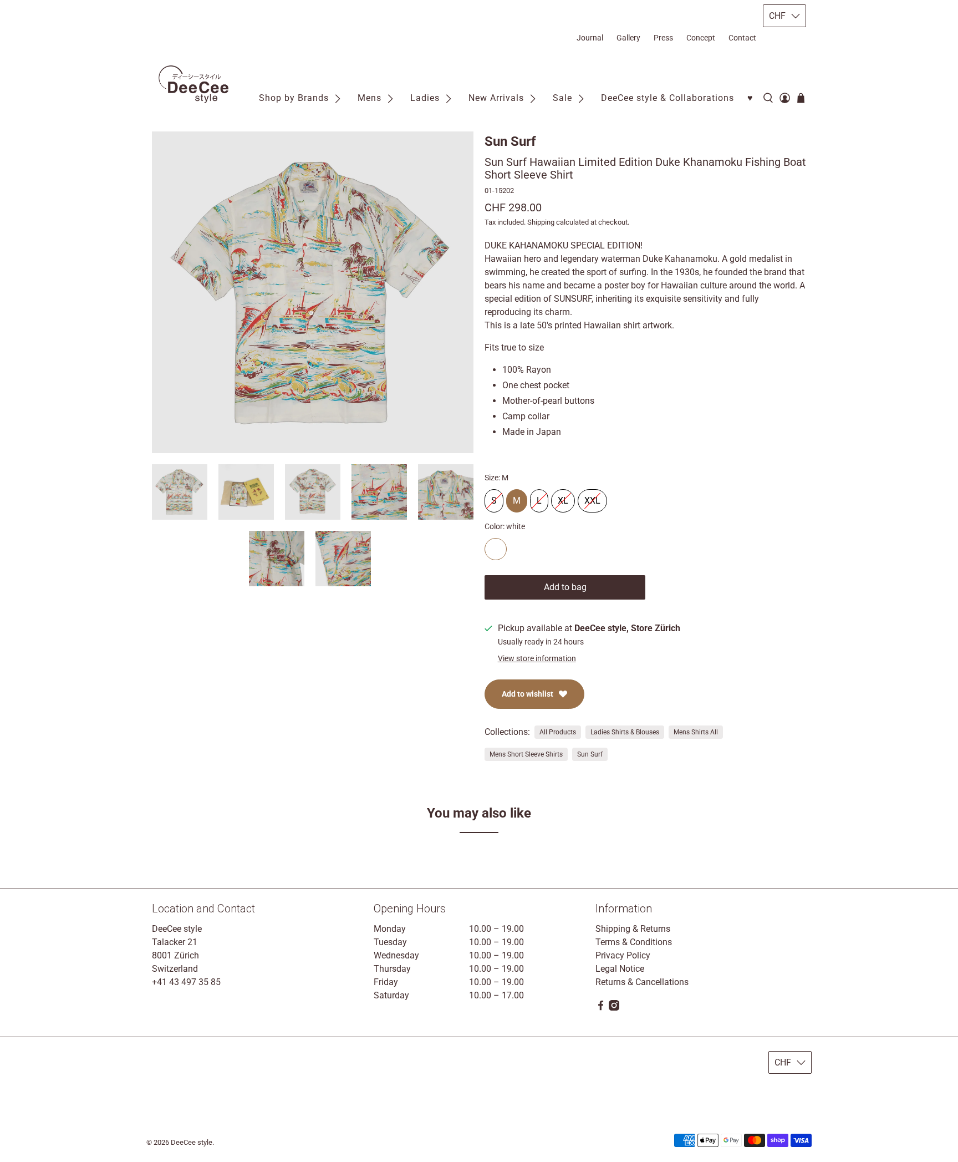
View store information (537, 658)
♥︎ (750, 98)
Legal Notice (619, 968)
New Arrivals (496, 98)
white (496, 549)
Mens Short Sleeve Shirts (526, 754)
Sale (562, 98)
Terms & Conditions (633, 942)
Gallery (628, 37)
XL (563, 497)
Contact (742, 37)
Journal (590, 37)
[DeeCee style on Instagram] (614, 1007)
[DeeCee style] (193, 84)
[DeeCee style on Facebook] (600, 1007)
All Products (557, 732)
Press (663, 37)
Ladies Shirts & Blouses (624, 732)
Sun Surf (510, 141)
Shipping (540, 222)
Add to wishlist (527, 693)
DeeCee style (191, 1142)
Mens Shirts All (696, 732)
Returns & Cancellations (642, 982)
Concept (700, 37)
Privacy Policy (622, 955)
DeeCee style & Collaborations (667, 98)
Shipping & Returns (632, 928)
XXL (592, 497)
